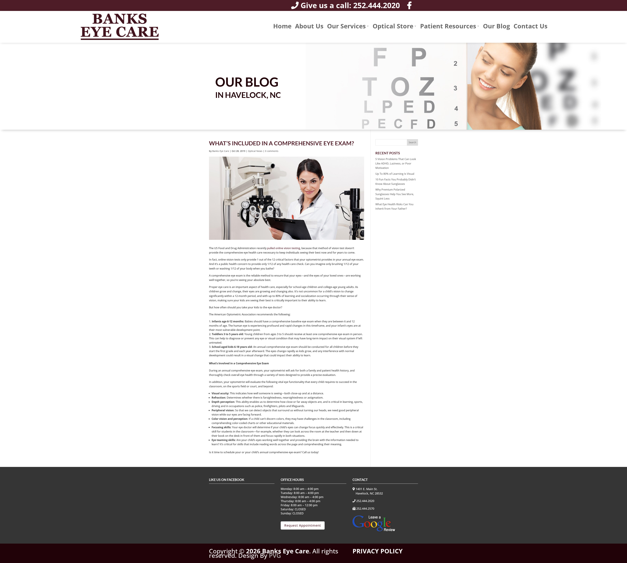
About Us (309, 26)
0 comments (271, 151)
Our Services (346, 26)
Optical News (255, 151)
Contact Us (530, 26)
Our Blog (496, 26)
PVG (275, 555)
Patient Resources (448, 26)
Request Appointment (302, 525)
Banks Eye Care (220, 151)
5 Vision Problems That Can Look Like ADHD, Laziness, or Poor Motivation (395, 163)
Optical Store (393, 26)
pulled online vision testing (283, 248)
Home (282, 26)
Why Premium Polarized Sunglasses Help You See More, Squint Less (394, 194)
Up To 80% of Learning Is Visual (394, 174)
